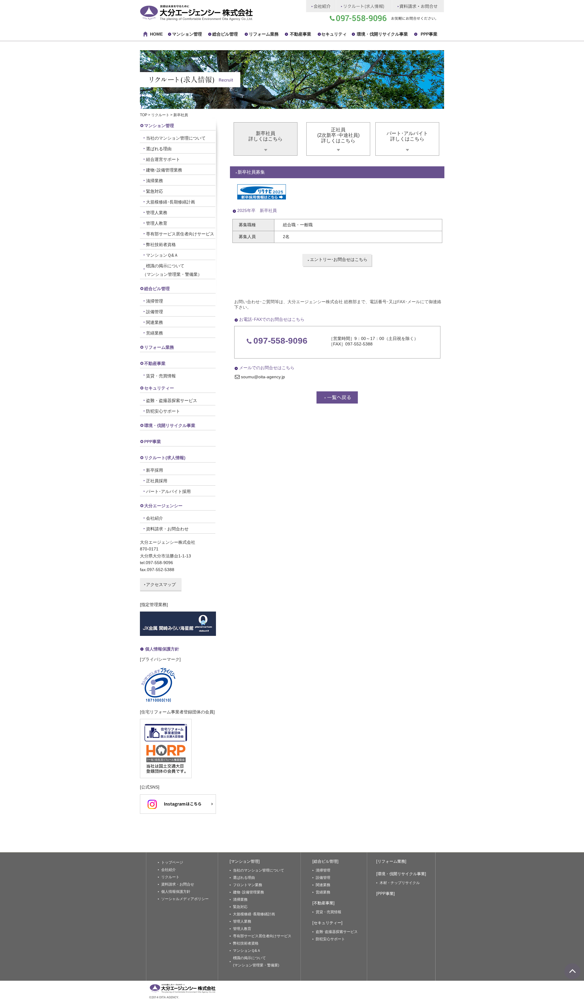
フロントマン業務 (247, 885)
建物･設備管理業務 (164, 170)
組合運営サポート (163, 159)
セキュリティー (159, 388)
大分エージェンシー (163, 505)
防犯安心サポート (163, 411)
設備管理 (154, 311)
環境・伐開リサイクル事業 (382, 34)
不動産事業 (300, 34)
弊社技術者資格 (161, 244)
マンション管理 (187, 34)
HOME (156, 34)
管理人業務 (156, 212)
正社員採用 (156, 480)
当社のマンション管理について (176, 138)
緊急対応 (154, 191)
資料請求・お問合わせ (167, 528)
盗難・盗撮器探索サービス (171, 400)
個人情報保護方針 (162, 649)
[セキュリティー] (327, 923)
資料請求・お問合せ (177, 884)
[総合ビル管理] (325, 861)
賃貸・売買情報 (161, 375)
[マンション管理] (245, 861)
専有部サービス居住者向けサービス (180, 233)
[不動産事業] (323, 903)
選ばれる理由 (159, 148)
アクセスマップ (161, 584)
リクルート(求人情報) (165, 457)
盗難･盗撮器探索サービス (337, 932)
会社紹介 (154, 518)
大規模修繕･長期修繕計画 (170, 201)
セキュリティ (334, 34)
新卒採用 (154, 470)
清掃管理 (154, 301)
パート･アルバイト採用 (168, 491)
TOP (143, 115)
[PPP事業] (385, 893)
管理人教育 (156, 223)
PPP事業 (429, 34)
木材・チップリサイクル (400, 883)
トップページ (172, 862)
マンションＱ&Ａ (162, 255)
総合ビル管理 (225, 34)
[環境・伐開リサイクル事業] (401, 874)
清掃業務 (154, 180)
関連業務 (154, 322)
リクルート (160, 115)
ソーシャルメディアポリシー (185, 899)
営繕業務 (154, 333)
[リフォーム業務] (391, 861)
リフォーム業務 (159, 347)
